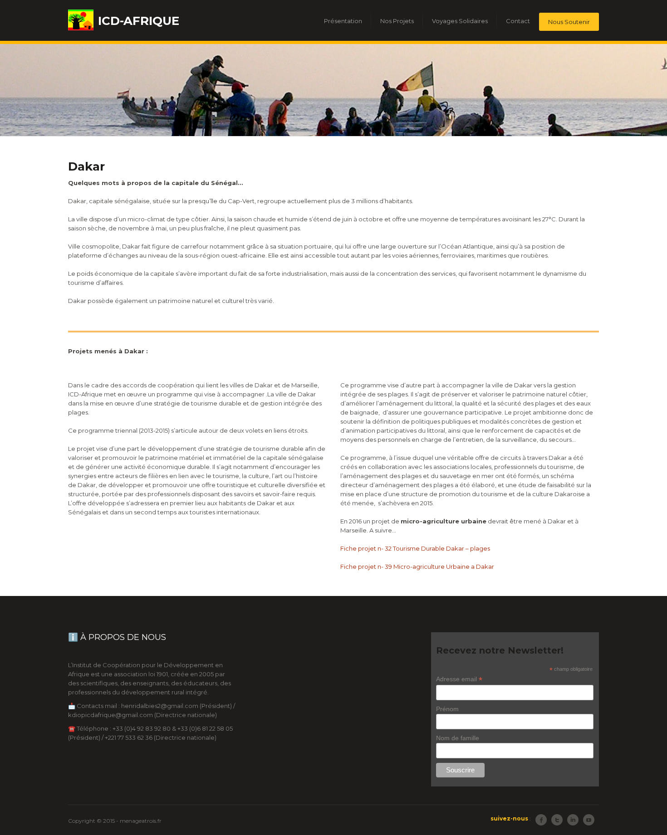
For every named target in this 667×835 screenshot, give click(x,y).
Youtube (588, 819)
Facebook (541, 819)
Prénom (447, 709)
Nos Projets (397, 20)
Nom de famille (457, 738)
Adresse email (459, 679)
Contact (518, 20)
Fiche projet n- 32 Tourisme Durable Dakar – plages (415, 548)
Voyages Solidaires (460, 20)
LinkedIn (573, 819)
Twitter (557, 819)
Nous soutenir (569, 21)
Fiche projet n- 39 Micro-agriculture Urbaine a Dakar (417, 566)
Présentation (343, 20)
